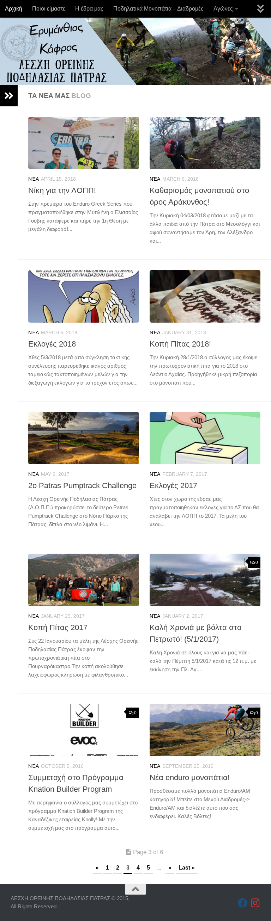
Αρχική (13, 9)
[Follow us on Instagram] (255, 903)
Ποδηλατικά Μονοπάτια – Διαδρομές (158, 9)
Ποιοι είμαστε (48, 9)
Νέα (33, 179)
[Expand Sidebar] (9, 95)
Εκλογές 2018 (52, 344)
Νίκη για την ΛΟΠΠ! (62, 190)
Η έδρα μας (89, 9)
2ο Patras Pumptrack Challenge (82, 485)
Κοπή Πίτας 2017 (58, 627)
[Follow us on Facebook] (243, 903)
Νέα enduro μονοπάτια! (190, 777)
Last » (187, 868)
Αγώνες (223, 9)
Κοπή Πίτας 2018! (180, 344)
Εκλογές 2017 (173, 485)
